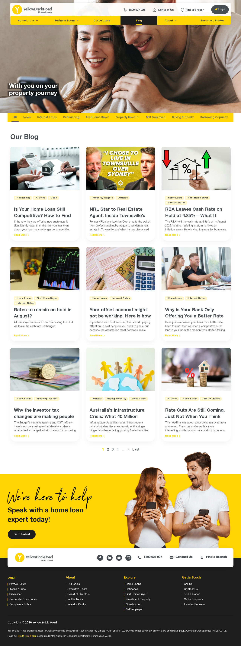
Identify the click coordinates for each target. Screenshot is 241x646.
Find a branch (192, 594)
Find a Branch (216, 557)
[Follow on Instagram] (128, 558)
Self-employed (134, 609)
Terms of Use (17, 589)
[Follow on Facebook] (100, 558)
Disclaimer (15, 594)
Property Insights (102, 198)
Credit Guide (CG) (27, 636)
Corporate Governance (23, 599)
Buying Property (116, 399)
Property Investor (47, 399)
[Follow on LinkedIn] (110, 558)
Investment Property (138, 599)
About (169, 20)
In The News (75, 599)
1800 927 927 (137, 10)
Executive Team (77, 589)
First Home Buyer (47, 298)
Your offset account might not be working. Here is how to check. (120, 316)
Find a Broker (195, 10)
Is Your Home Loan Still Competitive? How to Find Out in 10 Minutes (42, 216)
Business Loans (64, 20)
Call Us (188, 584)
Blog (139, 20)
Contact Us (166, 10)
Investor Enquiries (194, 604)
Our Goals (74, 584)
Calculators (102, 20)
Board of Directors (79, 594)
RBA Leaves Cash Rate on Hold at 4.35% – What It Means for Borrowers (193, 216)
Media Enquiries (193, 599)
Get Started (22, 534)
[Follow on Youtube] (119, 558)
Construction (133, 604)
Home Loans (26, 20)
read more (20, 235)
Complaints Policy (20, 604)
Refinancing (23, 198)
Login (221, 9)
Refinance (132, 589)
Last (135, 449)
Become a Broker (212, 20)
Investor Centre (77, 604)
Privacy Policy (17, 584)
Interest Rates (25, 303)
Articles (40, 198)
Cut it (54, 198)
